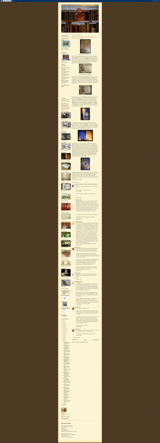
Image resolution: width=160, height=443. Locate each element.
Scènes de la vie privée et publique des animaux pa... (66, 382)
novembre (64, 329)
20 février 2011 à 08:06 (79, 304)
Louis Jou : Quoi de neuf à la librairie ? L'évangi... (66, 397)
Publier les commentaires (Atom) (82, 342)
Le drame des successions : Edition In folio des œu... (66, 351)
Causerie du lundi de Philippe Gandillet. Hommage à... (66, 373)
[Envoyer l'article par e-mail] (81, 179)
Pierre (63, 412)
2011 (63, 327)
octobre (64, 331)
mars (64, 339)
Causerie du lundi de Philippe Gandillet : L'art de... (66, 388)
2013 (63, 325)
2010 (63, 404)
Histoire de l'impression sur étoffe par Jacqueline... (66, 394)
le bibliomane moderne (66, 295)
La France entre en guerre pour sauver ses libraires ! (66, 370)
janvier (64, 403)
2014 (63, 323)
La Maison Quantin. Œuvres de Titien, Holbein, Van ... (66, 348)
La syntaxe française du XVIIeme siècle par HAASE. (66, 391)
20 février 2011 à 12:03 (79, 326)
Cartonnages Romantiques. (65, 315)
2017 (63, 320)
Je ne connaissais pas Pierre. (65, 71)
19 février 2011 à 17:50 (79, 219)
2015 (63, 322)
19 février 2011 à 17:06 (79, 197)
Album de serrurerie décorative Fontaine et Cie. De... (66, 376)
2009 (63, 405)
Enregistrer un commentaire (76, 337)
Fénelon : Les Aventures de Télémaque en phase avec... (67, 401)
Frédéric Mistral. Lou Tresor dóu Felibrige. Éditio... (66, 366)
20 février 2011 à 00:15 (79, 279)
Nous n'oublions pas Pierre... (65, 74)
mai (63, 337)
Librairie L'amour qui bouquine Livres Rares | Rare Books (86, 184)
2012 (63, 326)
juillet (64, 334)
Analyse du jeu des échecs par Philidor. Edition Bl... (66, 363)
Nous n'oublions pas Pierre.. (65, 77)
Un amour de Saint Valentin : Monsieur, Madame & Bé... (66, 379)
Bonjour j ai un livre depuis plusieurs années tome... (65, 81)
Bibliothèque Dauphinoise (66, 308)
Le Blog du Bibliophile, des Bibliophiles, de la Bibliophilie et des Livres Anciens (66, 292)
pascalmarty (78, 221)
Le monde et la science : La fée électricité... (66, 346)
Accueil (85, 339)
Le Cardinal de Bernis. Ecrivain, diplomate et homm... (66, 354)
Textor (77, 272)
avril (64, 338)
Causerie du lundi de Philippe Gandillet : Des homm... (66, 343)
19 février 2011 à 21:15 (79, 270)
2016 (63, 321)
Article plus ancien (95, 339)
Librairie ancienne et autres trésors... (79, 6)
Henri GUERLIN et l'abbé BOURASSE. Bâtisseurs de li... (66, 360)
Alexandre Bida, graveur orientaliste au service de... (66, 385)
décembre (64, 328)
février (64, 340)
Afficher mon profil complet (65, 416)
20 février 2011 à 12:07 (79, 335)
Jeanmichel (78, 281)
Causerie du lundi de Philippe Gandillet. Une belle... (66, 357)
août (64, 333)
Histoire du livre (65, 301)
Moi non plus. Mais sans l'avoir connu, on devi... (65, 68)
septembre (64, 332)
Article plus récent (75, 339)
